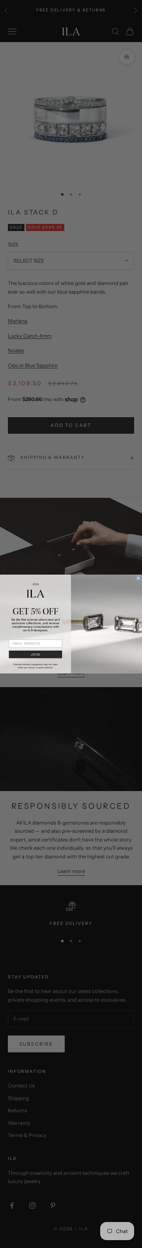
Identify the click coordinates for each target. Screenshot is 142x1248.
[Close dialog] (138, 578)
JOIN (35, 654)
